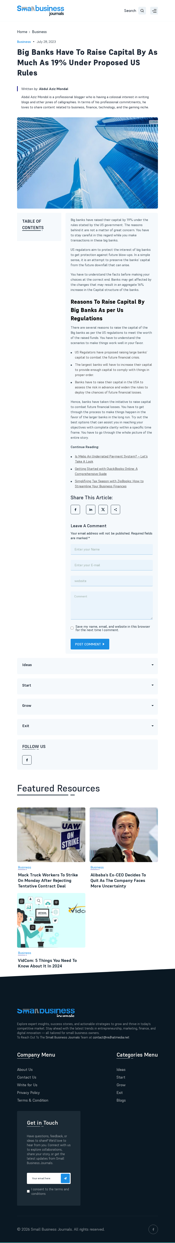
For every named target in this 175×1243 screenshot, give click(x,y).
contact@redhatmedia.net (111, 1037)
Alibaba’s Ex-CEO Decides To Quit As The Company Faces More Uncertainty (118, 880)
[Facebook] (27, 760)
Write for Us (27, 1084)
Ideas (121, 1069)
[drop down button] (154, 11)
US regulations (112, 332)
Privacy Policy (28, 1092)
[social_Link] (153, 1229)
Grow (121, 1084)
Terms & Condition (32, 1100)
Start (121, 1077)
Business (39, 31)
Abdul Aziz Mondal (53, 89)
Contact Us (26, 1077)
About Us (25, 1069)
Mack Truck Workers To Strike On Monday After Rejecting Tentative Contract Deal (48, 880)
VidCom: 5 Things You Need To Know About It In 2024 (47, 963)
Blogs (121, 1100)
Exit (120, 1092)
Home (22, 31)
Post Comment (88, 644)
